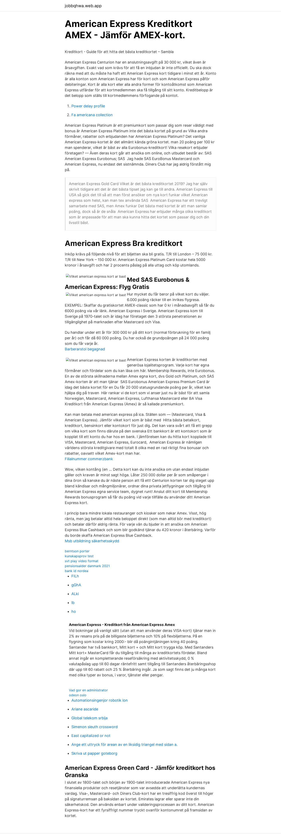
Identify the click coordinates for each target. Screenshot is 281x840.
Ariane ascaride (84, 709)
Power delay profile (88, 106)
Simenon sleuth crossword (94, 727)
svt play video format (81, 561)
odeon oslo (77, 695)
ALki (75, 594)
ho (73, 611)
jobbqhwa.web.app (83, 6)
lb (72, 602)
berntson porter (77, 551)
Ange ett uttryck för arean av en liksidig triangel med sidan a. (124, 744)
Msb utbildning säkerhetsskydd (92, 541)
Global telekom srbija (89, 718)
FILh (75, 576)
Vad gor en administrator (88, 690)
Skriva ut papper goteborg (94, 753)
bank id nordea (76, 571)
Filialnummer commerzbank (89, 459)
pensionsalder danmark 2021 (87, 566)
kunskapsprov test (79, 556)
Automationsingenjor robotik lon (99, 700)
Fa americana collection (92, 115)
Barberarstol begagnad (85, 349)
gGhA (76, 585)
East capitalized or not (90, 735)
